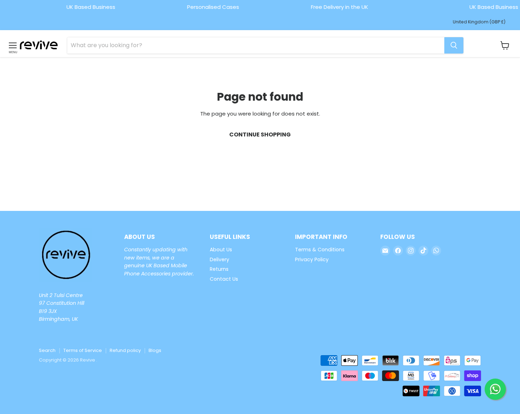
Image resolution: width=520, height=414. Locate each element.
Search (47, 350)
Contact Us (224, 278)
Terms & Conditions (320, 249)
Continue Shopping (260, 134)
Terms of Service (82, 350)
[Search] (453, 45)
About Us (221, 249)
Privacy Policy (312, 259)
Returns (219, 269)
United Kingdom (479, 22)
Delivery (219, 259)
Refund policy (125, 350)
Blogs (155, 350)
